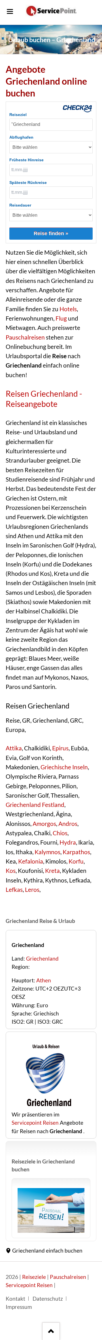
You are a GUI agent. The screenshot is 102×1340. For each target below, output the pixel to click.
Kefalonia (30, 861)
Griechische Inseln (64, 767)
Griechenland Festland (35, 804)
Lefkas (14, 889)
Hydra (68, 842)
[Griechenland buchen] (47, 1106)
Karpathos (76, 852)
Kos (11, 870)
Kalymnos (47, 852)
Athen (43, 980)
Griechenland (42, 958)
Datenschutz (48, 1299)
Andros (67, 823)
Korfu (76, 861)
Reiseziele (34, 1277)
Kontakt (15, 1299)
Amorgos (44, 823)
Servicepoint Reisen (35, 1123)
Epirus (60, 748)
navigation (10, 11)
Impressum (19, 1307)
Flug (61, 318)
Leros (32, 889)
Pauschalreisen (25, 337)
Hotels (68, 309)
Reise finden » (51, 233)
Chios (60, 833)
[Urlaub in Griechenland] (51, 1210)
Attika (14, 748)
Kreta (52, 870)
